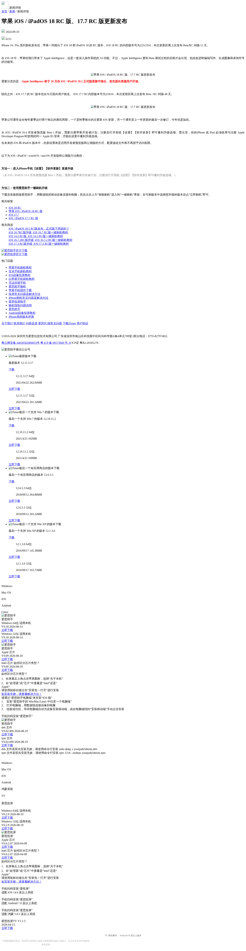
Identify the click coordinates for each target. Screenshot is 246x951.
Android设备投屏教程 (22, 312)
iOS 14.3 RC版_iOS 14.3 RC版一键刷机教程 (36, 236)
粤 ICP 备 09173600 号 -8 (55, 342)
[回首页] (5, 7)
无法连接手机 (17, 282)
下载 (11, 369)
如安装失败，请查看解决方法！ (21, 693)
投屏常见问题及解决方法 (24, 294)
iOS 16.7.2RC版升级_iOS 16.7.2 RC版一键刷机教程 (40, 239)
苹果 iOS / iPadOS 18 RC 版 (26, 211)
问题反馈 (31, 323)
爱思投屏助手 (17, 301)
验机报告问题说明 (20, 305)
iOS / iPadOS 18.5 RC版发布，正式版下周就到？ (39, 228)
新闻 (12, 11)
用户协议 (82, 323)
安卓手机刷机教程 (20, 271)
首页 (4, 11)
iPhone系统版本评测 (21, 316)
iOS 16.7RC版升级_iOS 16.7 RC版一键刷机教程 (38, 232)
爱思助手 (14, 309)
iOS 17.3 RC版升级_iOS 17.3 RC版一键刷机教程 (39, 243)
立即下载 (14, 388)
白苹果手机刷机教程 (22, 278)
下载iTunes (69, 323)
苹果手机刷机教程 (20, 267)
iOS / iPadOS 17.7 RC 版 (23, 218)
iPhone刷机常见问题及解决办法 (28, 297)
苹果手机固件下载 (20, 290)
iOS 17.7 (14, 214)
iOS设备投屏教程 (19, 275)
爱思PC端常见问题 (50, 323)
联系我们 (19, 323)
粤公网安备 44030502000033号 (20, 342)
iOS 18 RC (15, 207)
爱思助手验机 (17, 286)
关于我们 (7, 323)
